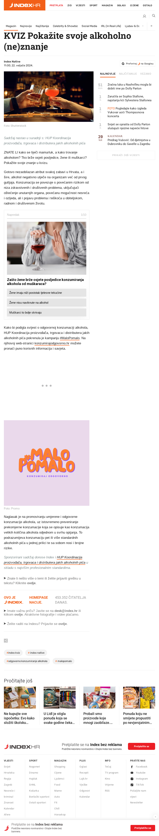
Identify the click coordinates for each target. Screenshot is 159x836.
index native (36, 652)
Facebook (141, 766)
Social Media (89, 26)
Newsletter (136, 802)
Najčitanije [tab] (128, 74)
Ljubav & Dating (135, 26)
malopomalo (63, 661)
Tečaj (108, 766)
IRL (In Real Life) (111, 26)
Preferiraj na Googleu (139, 63)
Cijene (134, 5)
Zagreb (8, 784)
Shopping (59, 766)
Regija (7, 778)
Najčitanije (42, 26)
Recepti (84, 772)
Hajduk (33, 778)
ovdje (18, 614)
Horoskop (60, 814)
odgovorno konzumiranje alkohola (27, 661)
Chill (56, 808)
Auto (57, 796)
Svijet (7, 766)
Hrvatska (9, 772)
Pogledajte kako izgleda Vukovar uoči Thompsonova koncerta (127, 112)
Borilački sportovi (39, 796)
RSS (107, 790)
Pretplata (56, 5)
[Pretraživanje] (152, 16)
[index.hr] (24, 5)
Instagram (142, 778)
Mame (58, 790)
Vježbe (83, 784)
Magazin (11, 26)
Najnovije (26, 26)
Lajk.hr (83, 778)
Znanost (9, 802)
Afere (7, 814)
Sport (94, 5)
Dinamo (33, 772)
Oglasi (121, 5)
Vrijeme (109, 784)
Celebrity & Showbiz (65, 26)
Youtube (141, 772)
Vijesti (80, 5)
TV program (111, 772)
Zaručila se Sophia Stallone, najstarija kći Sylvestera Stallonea (129, 98)
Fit (55, 802)
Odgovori (85, 790)
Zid (69, 5)
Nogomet (34, 766)
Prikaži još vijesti (126, 155)
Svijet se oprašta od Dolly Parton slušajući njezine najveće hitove (129, 126)
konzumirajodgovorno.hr (52, 343)
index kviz (13, 652)
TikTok (140, 784)
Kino (107, 778)
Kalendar (9, 808)
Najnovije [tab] (108, 74)
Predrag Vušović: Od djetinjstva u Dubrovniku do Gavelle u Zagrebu (129, 140)
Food (57, 784)
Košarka (34, 790)
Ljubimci (59, 778)
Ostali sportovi (37, 802)
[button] (9, 696)
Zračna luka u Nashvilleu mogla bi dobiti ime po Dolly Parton (129, 86)
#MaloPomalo (70, 338)
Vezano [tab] (145, 74)
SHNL (32, 784)
